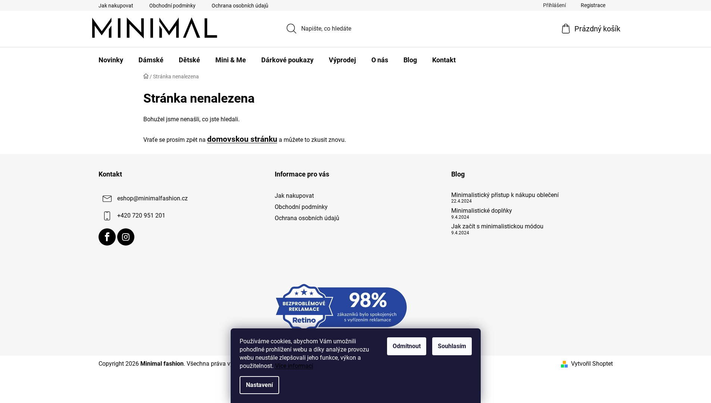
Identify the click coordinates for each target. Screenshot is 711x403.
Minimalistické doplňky (481, 210)
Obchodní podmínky (172, 6)
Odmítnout (407, 346)
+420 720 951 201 (141, 215)
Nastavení (259, 384)
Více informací (294, 365)
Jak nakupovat (116, 6)
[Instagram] (125, 237)
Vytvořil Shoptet (592, 363)
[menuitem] (111, 60)
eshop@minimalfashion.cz (152, 198)
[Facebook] (107, 237)
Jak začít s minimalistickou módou (497, 226)
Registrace (593, 5)
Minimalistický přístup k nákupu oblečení (505, 195)
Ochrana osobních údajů (240, 6)
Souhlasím (452, 346)
